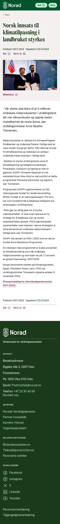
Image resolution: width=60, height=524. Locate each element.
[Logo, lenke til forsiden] (12, 5)
